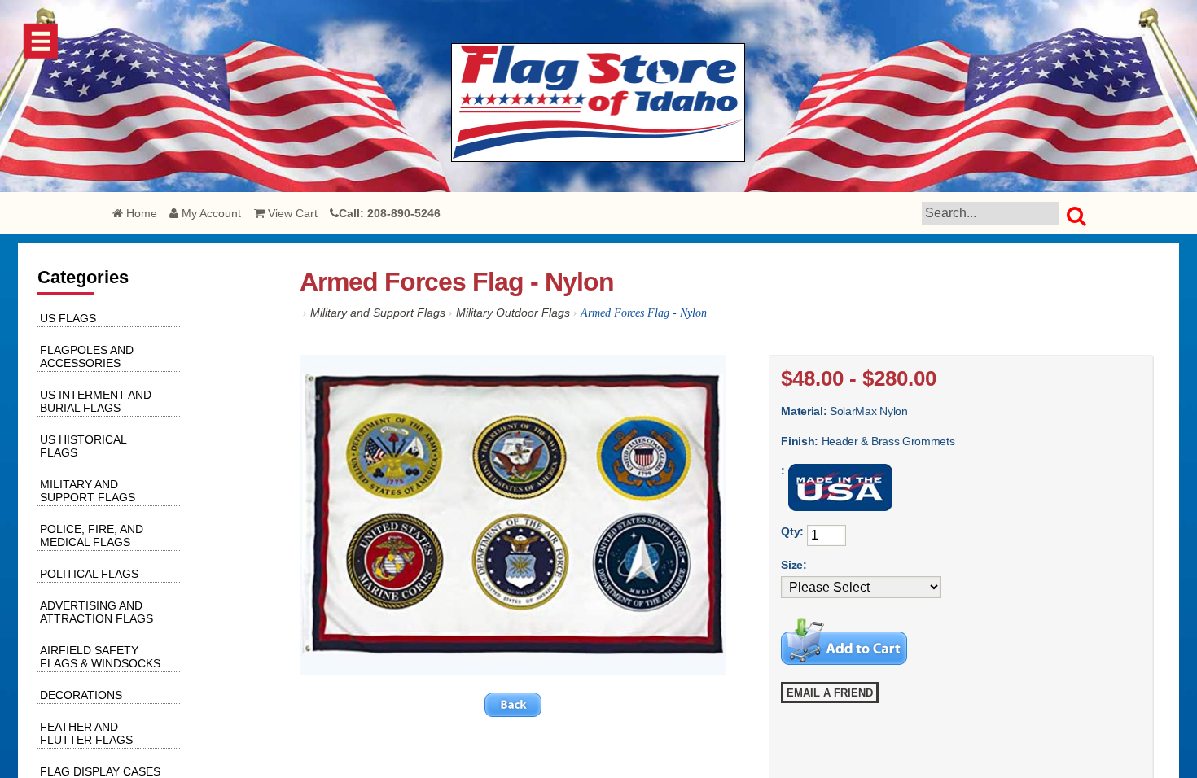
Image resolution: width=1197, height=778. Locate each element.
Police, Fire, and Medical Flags (91, 535)
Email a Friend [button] (830, 693)
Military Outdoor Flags (513, 312)
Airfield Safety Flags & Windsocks (100, 657)
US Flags (68, 318)
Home (140, 213)
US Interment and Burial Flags (95, 401)
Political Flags (89, 573)
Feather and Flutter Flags (86, 733)
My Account (209, 213)
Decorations (81, 695)
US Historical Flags (83, 446)
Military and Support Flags (377, 312)
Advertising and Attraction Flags (96, 612)
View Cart (291, 213)
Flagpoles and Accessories (87, 356)
